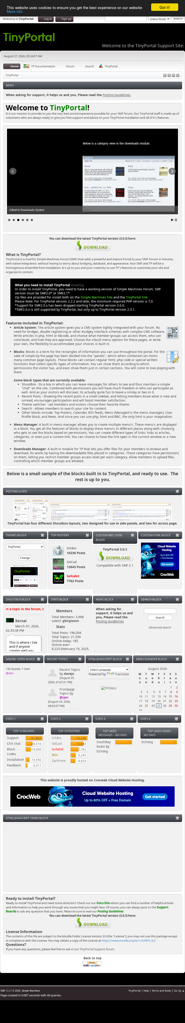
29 (170, 706)
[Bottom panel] (178, 76)
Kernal (21, 621)
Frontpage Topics (67, 691)
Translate (122, 674)
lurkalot (73, 576)
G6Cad (72, 562)
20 (159, 701)
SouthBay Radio (104, 744)
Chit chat (14, 743)
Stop (176, 220)
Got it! (165, 7)
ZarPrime (59, 760)
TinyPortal (134, 990)
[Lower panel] (173, 76)
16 (176, 696)
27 (158, 706)
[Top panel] (165, 76)
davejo (69, 673)
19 (153, 701)
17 (140, 701)
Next (172, 171)
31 (140, 710)
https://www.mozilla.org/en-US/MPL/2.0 (128, 940)
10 (140, 696)
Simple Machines (31, 990)
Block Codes (11, 751)
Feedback (14, 765)
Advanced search (160, 627)
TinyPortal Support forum (97, 949)
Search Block (151, 599)
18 (146, 701)
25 (146, 706)
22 (170, 701)
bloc (55, 755)
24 (140, 706)
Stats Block (59, 599)
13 (159, 696)
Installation (15, 759)
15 (170, 696)
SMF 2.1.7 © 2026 (10, 990)
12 (153, 696)
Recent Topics (70, 669)
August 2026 (157, 668)
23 (176, 701)
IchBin (71, 548)
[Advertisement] (92, 857)
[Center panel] (169, 76)
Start (172, 220)
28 (164, 706)
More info (15, 11)
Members (64, 611)
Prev (12, 171)
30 (176, 706)
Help (146, 990)
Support (13, 738)
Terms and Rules (161, 990)
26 (153, 706)
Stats (60, 626)
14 (164, 696)
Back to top (92, 958)
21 (164, 701)
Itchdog (102, 751)
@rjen (10, 673)
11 (146, 696)
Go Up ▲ (179, 990)
